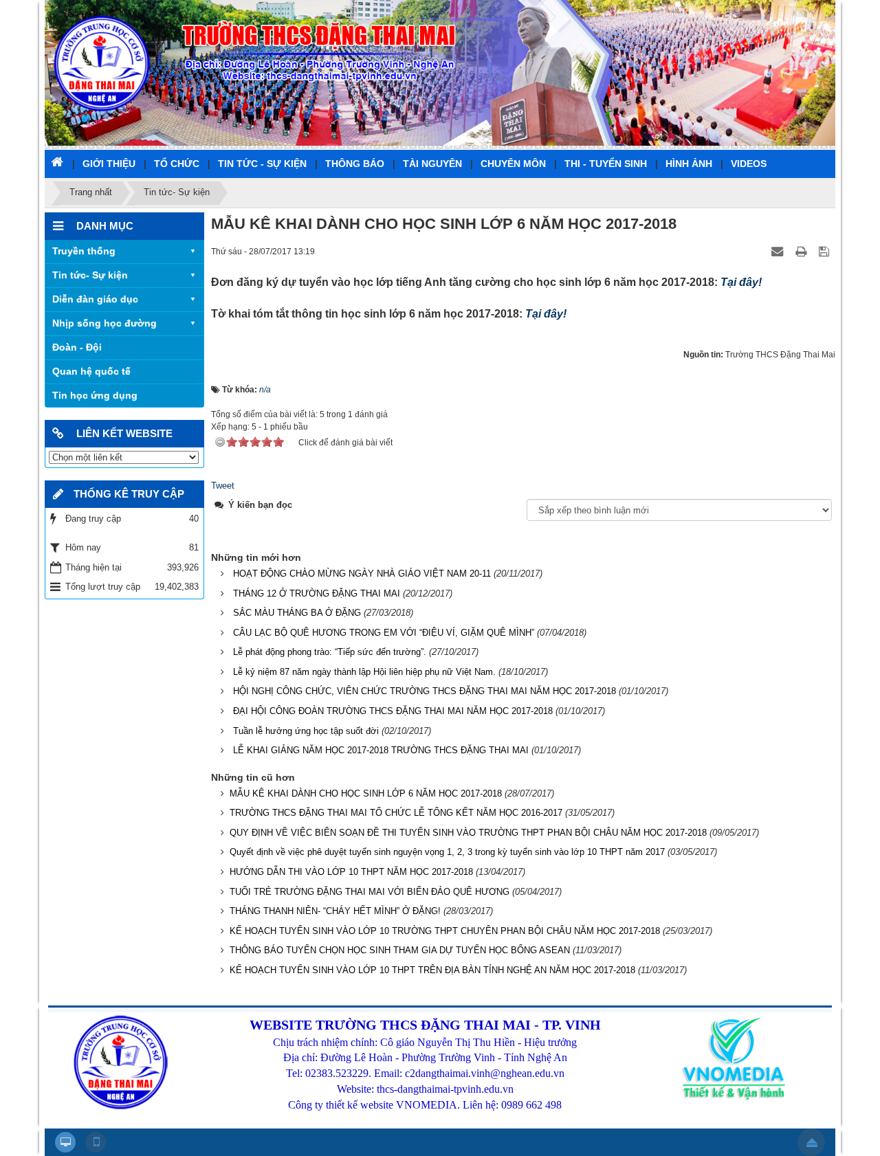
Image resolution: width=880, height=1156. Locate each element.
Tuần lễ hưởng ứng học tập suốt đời (306, 731)
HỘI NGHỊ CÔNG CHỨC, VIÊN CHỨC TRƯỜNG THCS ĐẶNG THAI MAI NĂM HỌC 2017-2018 (424, 691)
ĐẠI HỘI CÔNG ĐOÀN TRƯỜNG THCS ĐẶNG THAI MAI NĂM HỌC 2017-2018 (393, 711)
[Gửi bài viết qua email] (778, 251)
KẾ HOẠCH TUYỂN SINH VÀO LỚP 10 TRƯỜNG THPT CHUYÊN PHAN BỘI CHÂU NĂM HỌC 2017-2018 (445, 931)
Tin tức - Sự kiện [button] (262, 163)
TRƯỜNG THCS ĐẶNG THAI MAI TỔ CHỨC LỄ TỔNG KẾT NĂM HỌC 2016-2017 (396, 813)
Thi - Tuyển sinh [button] (605, 163)
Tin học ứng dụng (95, 395)
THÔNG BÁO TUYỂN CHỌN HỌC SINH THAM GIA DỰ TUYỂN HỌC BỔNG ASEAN (400, 950)
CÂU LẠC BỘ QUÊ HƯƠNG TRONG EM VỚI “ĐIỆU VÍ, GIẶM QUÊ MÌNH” (383, 632)
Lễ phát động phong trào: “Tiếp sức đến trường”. (329, 652)
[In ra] (802, 251)
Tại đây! (741, 282)
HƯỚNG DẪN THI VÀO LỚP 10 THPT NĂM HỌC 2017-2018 (351, 872)
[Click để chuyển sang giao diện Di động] (95, 1142)
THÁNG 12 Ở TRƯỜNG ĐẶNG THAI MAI (316, 593)
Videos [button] (749, 163)
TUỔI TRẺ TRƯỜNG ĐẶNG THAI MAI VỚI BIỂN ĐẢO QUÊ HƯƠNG (369, 892)
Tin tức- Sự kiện (90, 274)
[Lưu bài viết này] (825, 251)
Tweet (222, 485)
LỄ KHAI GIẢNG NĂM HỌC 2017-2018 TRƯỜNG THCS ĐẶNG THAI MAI (381, 750)
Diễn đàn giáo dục (95, 298)
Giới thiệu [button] (108, 163)
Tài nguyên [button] (432, 163)
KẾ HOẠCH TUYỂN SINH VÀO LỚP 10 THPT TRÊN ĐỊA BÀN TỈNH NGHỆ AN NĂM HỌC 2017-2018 (432, 970)
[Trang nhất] (58, 161)
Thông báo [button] (354, 163)
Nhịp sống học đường (104, 323)
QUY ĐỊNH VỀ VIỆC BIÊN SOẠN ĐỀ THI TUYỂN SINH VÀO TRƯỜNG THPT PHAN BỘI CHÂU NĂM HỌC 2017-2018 (468, 832)
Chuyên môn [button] (513, 163)
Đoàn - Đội (77, 347)
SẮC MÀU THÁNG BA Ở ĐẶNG (297, 613)
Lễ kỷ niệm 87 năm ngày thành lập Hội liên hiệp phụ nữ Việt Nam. (364, 672)
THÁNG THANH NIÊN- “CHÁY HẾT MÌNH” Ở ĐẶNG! (335, 911)
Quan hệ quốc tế (91, 371)
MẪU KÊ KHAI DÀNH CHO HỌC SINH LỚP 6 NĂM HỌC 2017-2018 (366, 793)
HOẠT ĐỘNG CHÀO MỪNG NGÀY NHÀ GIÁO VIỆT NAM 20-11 (362, 573)
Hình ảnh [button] (689, 163)
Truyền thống (84, 250)
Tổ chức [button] (176, 163)
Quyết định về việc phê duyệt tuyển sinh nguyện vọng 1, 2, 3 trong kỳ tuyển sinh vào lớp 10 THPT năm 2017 (447, 852)
